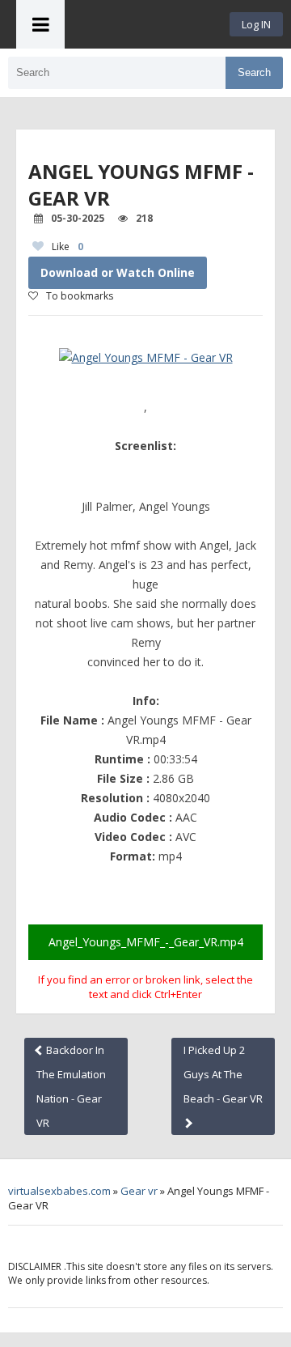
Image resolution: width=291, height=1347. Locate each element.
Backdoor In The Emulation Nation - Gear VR (71, 1086)
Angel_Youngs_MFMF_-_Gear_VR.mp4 (145, 942)
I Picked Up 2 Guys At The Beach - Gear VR (223, 1074)
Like (67, 246)
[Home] (147, 24)
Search (254, 72)
